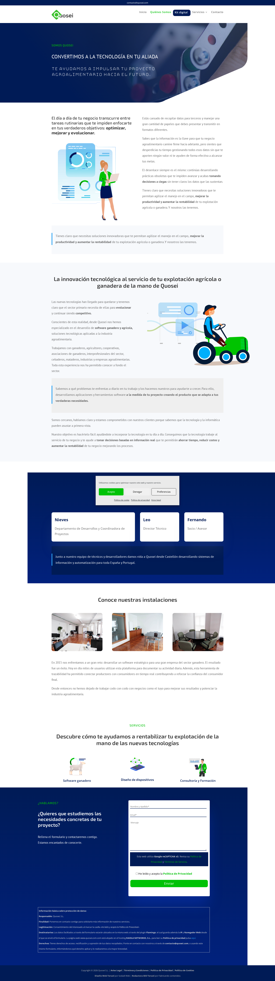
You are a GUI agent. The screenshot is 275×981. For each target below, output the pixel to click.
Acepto (111, 491)
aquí (193, 938)
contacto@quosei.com (137, 2)
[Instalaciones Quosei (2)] (137, 650)
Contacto (217, 12)
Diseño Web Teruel (104, 975)
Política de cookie (121, 500)
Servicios (198, 12)
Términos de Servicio (175, 861)
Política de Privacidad (177, 873)
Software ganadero (77, 781)
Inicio (143, 12)
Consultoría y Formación (198, 781)
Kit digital (181, 12)
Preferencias (164, 491)
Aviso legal (156, 500)
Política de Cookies (184, 970)
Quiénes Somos (160, 12)
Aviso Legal (116, 970)
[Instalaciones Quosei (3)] (198, 650)
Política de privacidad (140, 500)
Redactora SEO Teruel (143, 975)
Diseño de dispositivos (137, 779)
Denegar (137, 491)
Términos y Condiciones (136, 970)
